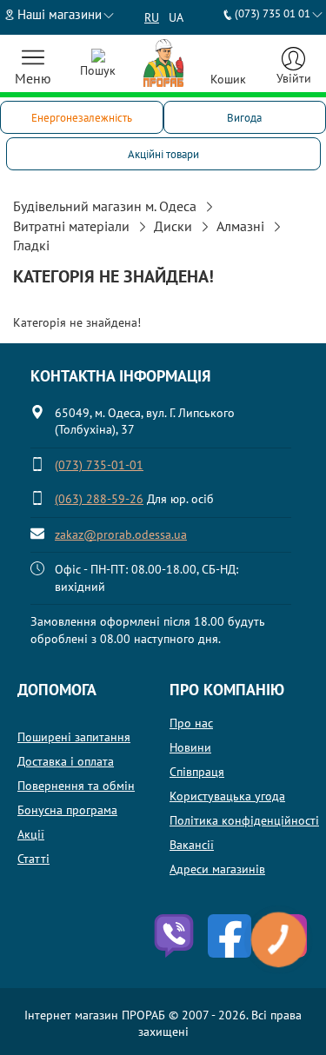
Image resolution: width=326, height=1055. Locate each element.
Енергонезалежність (81, 117)
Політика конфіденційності (244, 820)
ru (151, 17)
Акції (30, 834)
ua (176, 17)
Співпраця (197, 772)
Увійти (293, 78)
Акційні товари (163, 154)
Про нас (191, 723)
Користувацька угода (227, 796)
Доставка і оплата (65, 761)
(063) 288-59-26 (99, 499)
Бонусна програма (67, 810)
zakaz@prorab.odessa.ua (121, 534)
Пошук (98, 70)
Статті (33, 858)
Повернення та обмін (76, 785)
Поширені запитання (73, 737)
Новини (190, 747)
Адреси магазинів (217, 869)
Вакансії (192, 845)
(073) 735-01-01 (99, 465)
